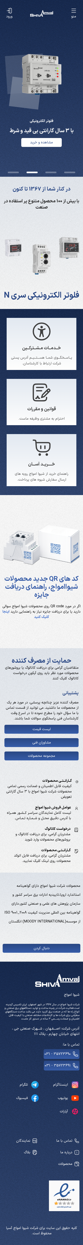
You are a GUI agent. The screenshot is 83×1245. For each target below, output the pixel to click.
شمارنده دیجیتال (41, 295)
